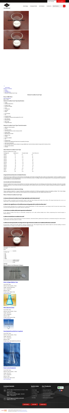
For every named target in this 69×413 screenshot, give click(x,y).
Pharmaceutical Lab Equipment (49, 393)
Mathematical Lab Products (48, 397)
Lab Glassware (8, 92)
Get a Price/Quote (7, 98)
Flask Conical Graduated (10, 368)
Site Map (34, 397)
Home (6, 90)
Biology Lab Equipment (47, 390)
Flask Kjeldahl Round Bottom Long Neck (13, 331)
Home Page (25, 6)
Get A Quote (61, 1)
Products (6, 91)
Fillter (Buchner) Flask (9, 307)
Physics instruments (46, 395)
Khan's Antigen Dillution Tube (11, 282)
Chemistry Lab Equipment (48, 391)
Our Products (41, 6)
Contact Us (49, 6)
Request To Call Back (8, 88)
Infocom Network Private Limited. (22, 411)
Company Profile (33, 6)
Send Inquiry (7, 87)
